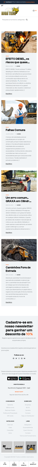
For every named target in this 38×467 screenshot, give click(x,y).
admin (18, 66)
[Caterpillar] (31, 447)
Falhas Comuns (15, 130)
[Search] (26, 20)
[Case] (19, 447)
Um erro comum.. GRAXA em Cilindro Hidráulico (18, 201)
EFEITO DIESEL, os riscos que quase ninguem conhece (17, 62)
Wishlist (33, 464)
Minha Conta (14, 465)
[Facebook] (13, 358)
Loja (4, 464)
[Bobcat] (7, 447)
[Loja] (5, 463)
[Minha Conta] (14, 463)
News (7, 56)
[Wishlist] (33, 463)
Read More (9, 93)
